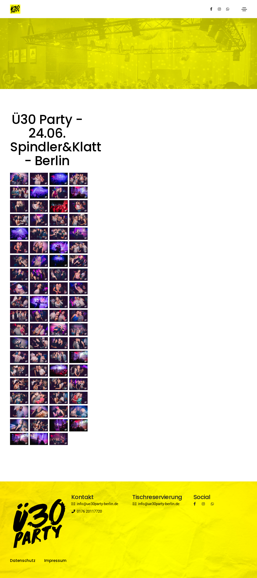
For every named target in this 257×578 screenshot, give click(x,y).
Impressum (55, 560)
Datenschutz (22, 560)
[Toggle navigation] (244, 9)
